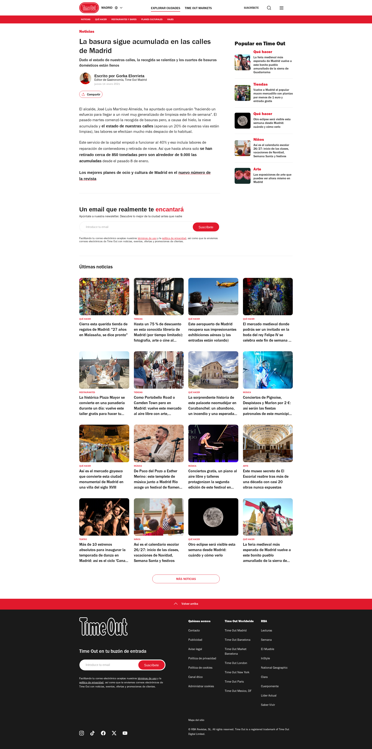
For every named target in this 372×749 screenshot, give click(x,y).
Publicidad (195, 640)
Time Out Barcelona (237, 640)
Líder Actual (268, 695)
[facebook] (103, 733)
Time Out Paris (234, 682)
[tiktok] (92, 733)
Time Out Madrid (236, 630)
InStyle (265, 658)
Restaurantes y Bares (124, 20)
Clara (264, 677)
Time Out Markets (198, 8)
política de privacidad (174, 238)
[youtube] (125, 733)
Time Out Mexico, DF (238, 691)
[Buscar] (269, 7)
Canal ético (195, 677)
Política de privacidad (202, 658)
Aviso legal (195, 649)
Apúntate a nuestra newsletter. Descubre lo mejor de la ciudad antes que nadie (130, 216)
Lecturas (266, 630)
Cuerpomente (270, 686)
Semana (266, 640)
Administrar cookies (201, 686)
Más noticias (186, 579)
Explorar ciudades (165, 8)
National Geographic (274, 668)
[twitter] (114, 733)
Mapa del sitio (196, 720)
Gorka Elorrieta (130, 76)
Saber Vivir (268, 705)
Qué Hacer (101, 20)
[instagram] (81, 733)
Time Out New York (237, 672)
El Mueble (267, 649)
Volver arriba (190, 604)
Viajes (170, 20)
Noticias (85, 20)
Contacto (194, 630)
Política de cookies (200, 668)
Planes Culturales (152, 20)
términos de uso (147, 238)
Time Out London (236, 663)
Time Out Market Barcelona (235, 652)
